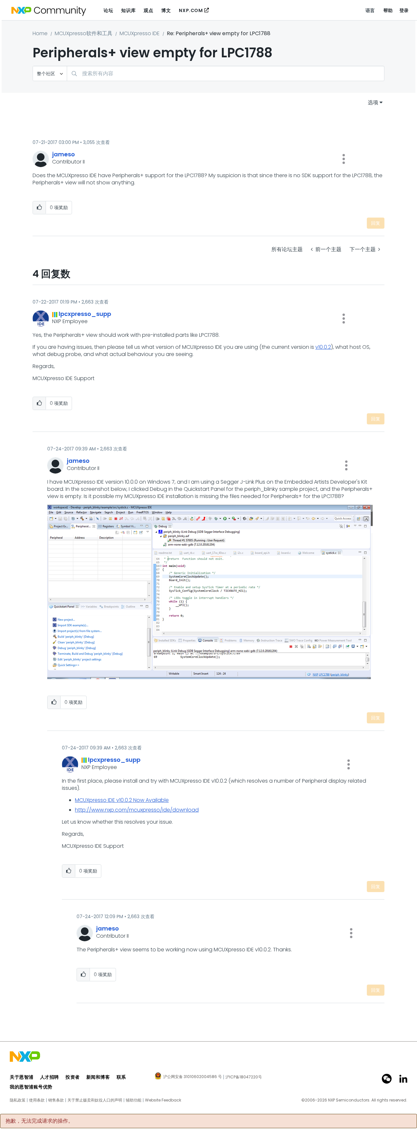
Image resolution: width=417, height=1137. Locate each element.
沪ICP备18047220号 (243, 1077)
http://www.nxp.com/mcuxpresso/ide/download (137, 810)
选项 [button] (373, 102)
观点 (148, 10)
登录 (404, 10)
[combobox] (225, 73)
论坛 (108, 10)
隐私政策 (17, 1100)
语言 (370, 10)
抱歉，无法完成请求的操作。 (39, 1121)
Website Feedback (163, 1100)
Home (40, 33)
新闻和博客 (98, 1077)
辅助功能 (133, 1100)
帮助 (388, 10)
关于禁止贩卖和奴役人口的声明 (94, 1100)
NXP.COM (191, 10)
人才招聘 (49, 1077)
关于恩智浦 (22, 1077)
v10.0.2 (323, 347)
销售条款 (56, 1100)
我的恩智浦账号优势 (31, 1087)
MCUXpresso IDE (140, 33)
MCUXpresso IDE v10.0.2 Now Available (122, 800)
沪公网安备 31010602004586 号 (192, 1077)
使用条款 (37, 1100)
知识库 (128, 10)
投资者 (72, 1077)
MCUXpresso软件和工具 (83, 33)
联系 (121, 1077)
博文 (166, 10)
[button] (344, 159)
